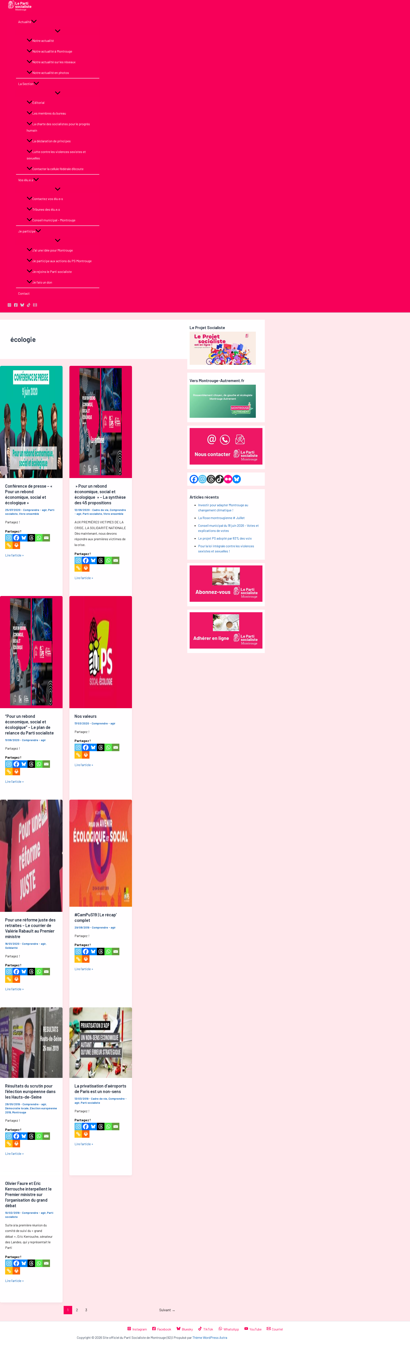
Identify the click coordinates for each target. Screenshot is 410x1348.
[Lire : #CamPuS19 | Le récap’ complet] (100, 905)
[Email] (46, 538)
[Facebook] (16, 538)
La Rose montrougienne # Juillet (221, 518)
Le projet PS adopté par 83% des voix (225, 538)
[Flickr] (228, 479)
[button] (34, 22)
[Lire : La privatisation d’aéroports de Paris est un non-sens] (100, 1076)
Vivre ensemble (29, 513)
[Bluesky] (24, 538)
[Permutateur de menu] (57, 31)
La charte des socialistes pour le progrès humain (58, 127)
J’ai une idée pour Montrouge (52, 250)
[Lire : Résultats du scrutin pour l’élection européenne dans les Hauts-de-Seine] (31, 1076)
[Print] (16, 545)
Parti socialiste (92, 513)
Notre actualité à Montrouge (52, 51)
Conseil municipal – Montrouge (53, 220)
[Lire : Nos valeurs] (100, 707)
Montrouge (19, 1112)
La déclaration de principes (51, 141)
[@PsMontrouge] (9, 305)
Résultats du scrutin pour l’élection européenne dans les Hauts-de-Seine (30, 1091)
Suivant (167, 1310)
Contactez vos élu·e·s (47, 199)
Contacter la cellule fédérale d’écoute (57, 169)
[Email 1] (35, 305)
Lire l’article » (14, 555)
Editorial (38, 102)
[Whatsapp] (38, 538)
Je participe (26, 231)
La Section (26, 84)
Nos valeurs (86, 716)
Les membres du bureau (49, 113)
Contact (24, 293)
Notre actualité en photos (50, 73)
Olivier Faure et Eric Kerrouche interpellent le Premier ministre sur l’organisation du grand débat (28, 1194)
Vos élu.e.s (25, 180)
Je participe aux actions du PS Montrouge (62, 261)
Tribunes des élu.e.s (46, 209)
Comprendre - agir (35, 510)
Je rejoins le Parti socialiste (52, 271)
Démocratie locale (17, 1108)
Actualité (24, 22)
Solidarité (11, 947)
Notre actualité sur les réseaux (54, 62)
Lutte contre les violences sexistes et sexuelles (56, 155)
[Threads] (31, 538)
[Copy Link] (9, 545)
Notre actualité (43, 40)
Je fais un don (42, 282)
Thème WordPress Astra (209, 1337)
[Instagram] (9, 538)
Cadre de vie (100, 510)
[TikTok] (29, 305)
